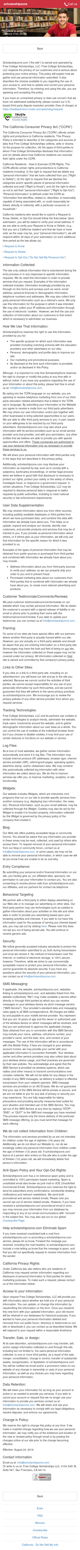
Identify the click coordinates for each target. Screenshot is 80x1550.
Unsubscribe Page (13, 1220)
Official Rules (40, 1537)
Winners (40, 1523)
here (44, 926)
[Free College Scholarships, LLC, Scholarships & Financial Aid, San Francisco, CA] (42, 1477)
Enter (40, 1508)
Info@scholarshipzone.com (26, 388)
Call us (72, 4)
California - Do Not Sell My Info (40, 1544)
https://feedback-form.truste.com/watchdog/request (33, 109)
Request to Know (14, 246)
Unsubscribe (40, 1530)
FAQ (40, 1515)
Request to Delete (15, 252)
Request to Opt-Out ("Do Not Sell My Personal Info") (35, 257)
